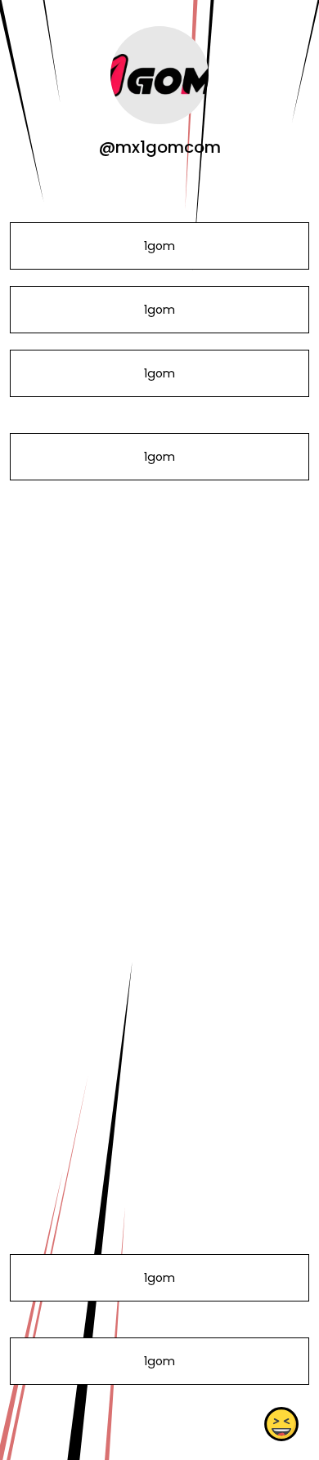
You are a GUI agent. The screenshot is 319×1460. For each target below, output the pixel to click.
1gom (159, 246)
